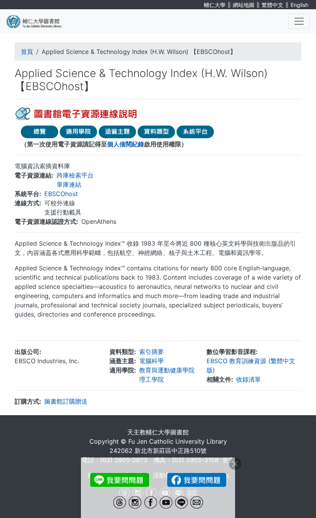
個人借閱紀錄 (125, 144)
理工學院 (151, 379)
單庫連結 (69, 184)
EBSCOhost (61, 194)
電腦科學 (151, 361)
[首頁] (38, 21)
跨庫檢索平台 (75, 175)
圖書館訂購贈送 (65, 401)
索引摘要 (151, 351)
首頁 (27, 51)
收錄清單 (248, 379)
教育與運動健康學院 (167, 370)
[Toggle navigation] (299, 21)
